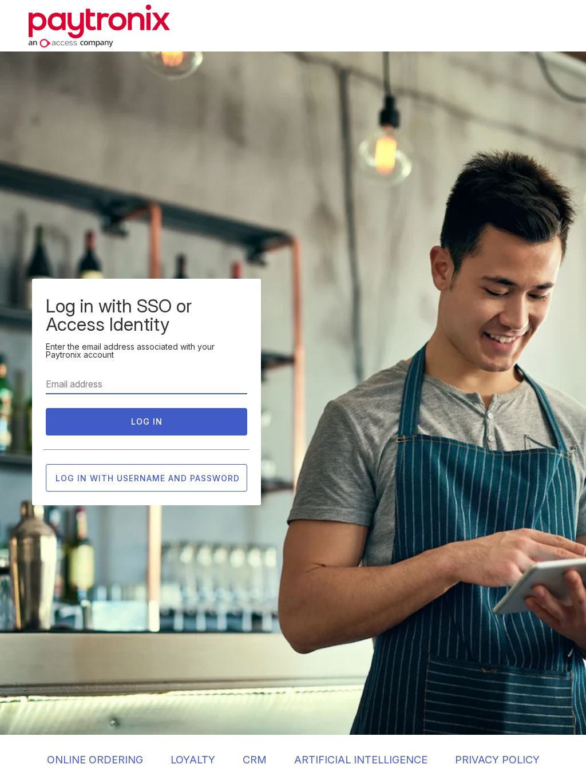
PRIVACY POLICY (497, 760)
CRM (255, 760)
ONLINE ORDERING (95, 760)
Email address (74, 384)
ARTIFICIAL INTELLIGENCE (360, 760)
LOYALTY (193, 760)
